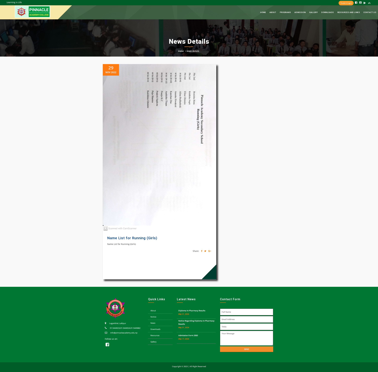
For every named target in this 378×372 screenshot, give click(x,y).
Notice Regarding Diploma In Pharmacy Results (196, 322)
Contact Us (369, 12)
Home (263, 12)
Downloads (327, 12)
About (153, 310)
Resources (154, 335)
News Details (192, 51)
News (152, 323)
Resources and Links (348, 12)
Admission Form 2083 (188, 335)
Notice (153, 316)
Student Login (346, 3)
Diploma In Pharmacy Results (191, 310)
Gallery (313, 12)
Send (246, 349)
